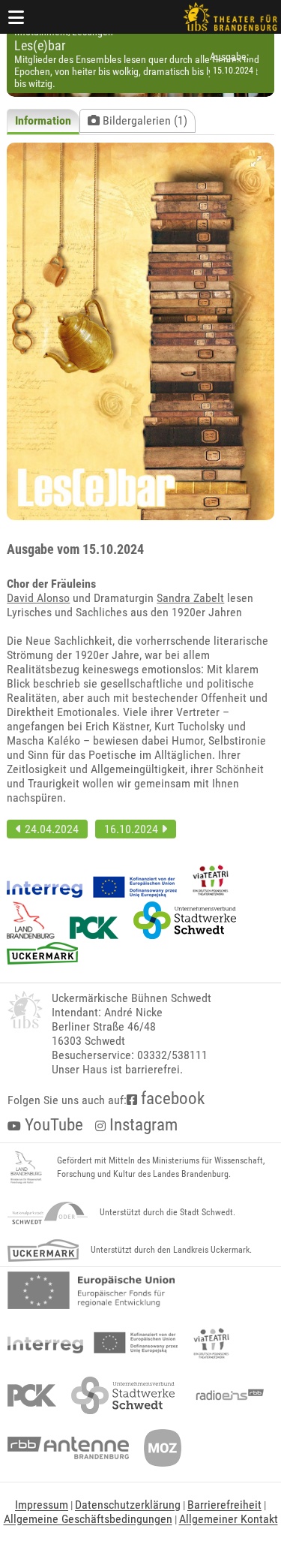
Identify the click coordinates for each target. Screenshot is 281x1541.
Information (43, 120)
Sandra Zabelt (190, 598)
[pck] (31, 1395)
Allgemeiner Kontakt (228, 1519)
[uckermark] (43, 1250)
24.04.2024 (50, 829)
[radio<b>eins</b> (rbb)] (227, 1395)
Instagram (142, 1125)
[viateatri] (211, 1343)
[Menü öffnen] (16, 17)
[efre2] (91, 1290)
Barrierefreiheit (224, 1504)
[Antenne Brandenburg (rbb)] (68, 1448)
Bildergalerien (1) (143, 120)
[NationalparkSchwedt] (47, 1213)
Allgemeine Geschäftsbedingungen (88, 1519)
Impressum (41, 1504)
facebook (171, 1098)
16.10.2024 (132, 829)
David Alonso (38, 598)
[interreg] (92, 1343)
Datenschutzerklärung (128, 1504)
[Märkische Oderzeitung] (162, 1448)
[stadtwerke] (123, 1395)
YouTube (52, 1125)
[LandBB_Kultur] (26, 1168)
